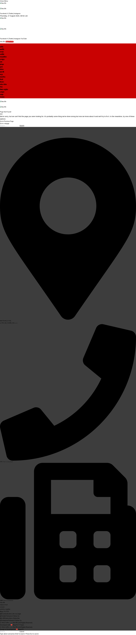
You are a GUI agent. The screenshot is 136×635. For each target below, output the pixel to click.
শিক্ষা (1, 87)
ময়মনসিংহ (2, 77)
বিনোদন (2, 82)
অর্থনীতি (2, 54)
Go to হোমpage (4, 123)
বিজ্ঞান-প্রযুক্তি (4, 89)
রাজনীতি (2, 49)
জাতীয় (1, 47)
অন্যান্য (2, 97)
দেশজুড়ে (2, 59)
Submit (22, 631)
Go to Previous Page (7, 121)
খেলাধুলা (2, 92)
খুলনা (1, 67)
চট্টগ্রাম (2, 64)
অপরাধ (2, 52)
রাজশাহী (2, 72)
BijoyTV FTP (9, 41)
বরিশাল (2, 69)
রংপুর (1, 74)
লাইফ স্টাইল (3, 84)
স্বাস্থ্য (1, 94)
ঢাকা (1, 62)
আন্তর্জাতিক (3, 57)
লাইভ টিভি (2, 41)
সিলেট (1, 79)
